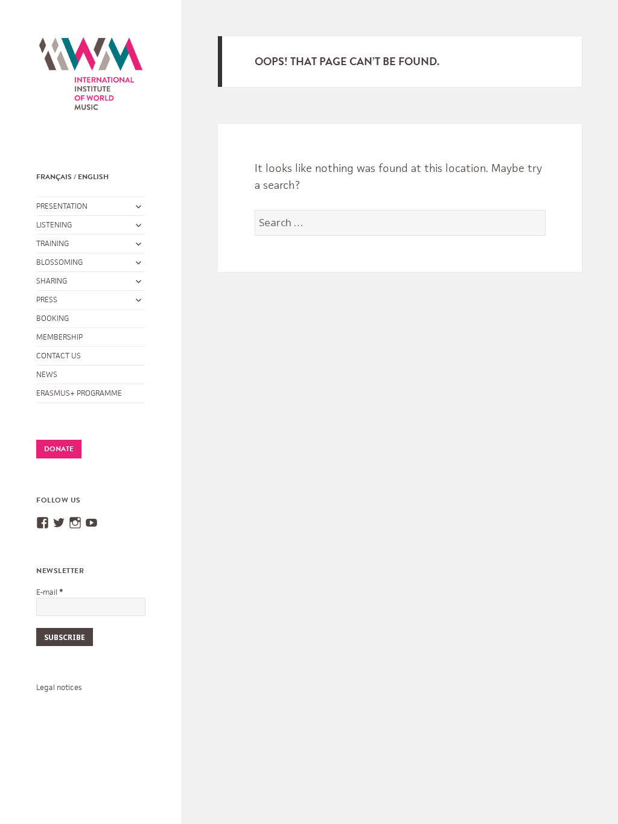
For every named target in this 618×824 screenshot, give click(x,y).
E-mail (49, 592)
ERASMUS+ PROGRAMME (79, 393)
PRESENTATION (62, 206)
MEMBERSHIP (59, 337)
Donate (59, 448)
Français (54, 176)
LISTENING (54, 225)
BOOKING (52, 318)
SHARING (51, 281)
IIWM (90, 85)
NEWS (46, 374)
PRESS (46, 299)
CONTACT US (58, 355)
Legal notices (58, 687)
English (93, 176)
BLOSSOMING (59, 262)
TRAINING (52, 243)
